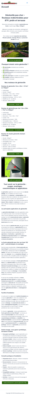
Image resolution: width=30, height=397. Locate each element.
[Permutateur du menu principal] (27, 2)
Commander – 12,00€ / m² (15, 153)
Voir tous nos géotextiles (15, 60)
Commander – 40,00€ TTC (15, 104)
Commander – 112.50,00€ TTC (15, 130)
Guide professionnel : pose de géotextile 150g (15, 382)
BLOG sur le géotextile (15, 180)
